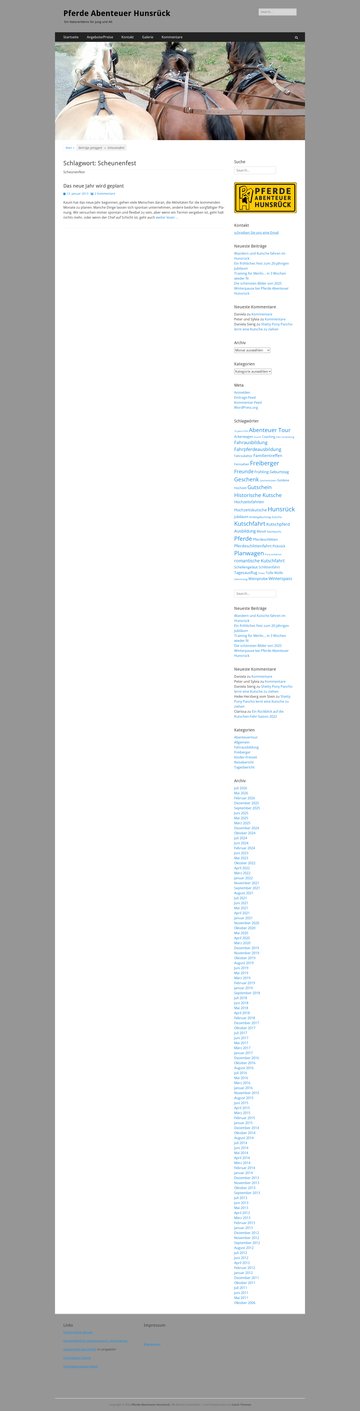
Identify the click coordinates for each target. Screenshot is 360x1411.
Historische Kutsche (258, 495)
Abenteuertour (246, 737)
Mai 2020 (241, 933)
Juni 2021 (241, 903)
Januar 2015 (243, 1123)
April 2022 (242, 868)
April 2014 (242, 1158)
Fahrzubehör (243, 456)
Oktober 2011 (244, 1282)
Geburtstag (279, 471)
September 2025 (247, 808)
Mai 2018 (241, 1008)
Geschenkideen (268, 480)
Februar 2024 (244, 848)
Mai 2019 (241, 973)
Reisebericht (244, 762)
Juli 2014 (240, 1143)
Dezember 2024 (246, 828)
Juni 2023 (241, 853)
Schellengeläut (246, 566)
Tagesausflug (245, 572)
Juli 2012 (240, 1252)
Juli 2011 (240, 1287)
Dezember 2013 (246, 1178)
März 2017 (242, 1048)
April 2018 (242, 1013)
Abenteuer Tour (270, 430)
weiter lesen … (167, 217)
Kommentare (172, 37)
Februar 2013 (244, 1222)
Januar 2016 (243, 1088)
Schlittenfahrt (269, 567)
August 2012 (244, 1247)
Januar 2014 (243, 1173)
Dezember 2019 (246, 948)
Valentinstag (241, 579)
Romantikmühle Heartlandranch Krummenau (95, 1341)
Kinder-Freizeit (245, 757)
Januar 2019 (243, 988)
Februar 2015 (244, 1118)
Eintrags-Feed (245, 397)
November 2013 (246, 1183)
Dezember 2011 (246, 1277)
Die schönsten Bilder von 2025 (258, 283)
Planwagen (249, 553)
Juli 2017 (240, 1033)
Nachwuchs (274, 531)
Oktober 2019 (244, 958)
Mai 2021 (241, 908)
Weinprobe (258, 578)
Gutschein (260, 487)
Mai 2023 (241, 858)
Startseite (71, 37)
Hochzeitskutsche (250, 510)
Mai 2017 (241, 1043)
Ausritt (257, 437)
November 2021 (246, 883)
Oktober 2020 (244, 928)
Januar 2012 (243, 1272)
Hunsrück (281, 509)
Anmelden (242, 392)
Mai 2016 (241, 1078)
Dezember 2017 (246, 1023)
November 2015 (246, 1093)
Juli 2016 (240, 1073)
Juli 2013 (240, 1198)
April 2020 (242, 938)
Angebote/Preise (100, 37)
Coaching (268, 437)
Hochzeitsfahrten (249, 501)
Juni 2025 (241, 813)
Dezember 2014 (246, 1128)
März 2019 (242, 978)
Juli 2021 (240, 898)
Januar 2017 (243, 1053)
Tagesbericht (244, 767)
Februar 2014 (244, 1168)
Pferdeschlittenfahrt (253, 546)
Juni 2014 (241, 1148)
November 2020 (246, 923)
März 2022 (242, 873)
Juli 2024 (240, 838)
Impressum (152, 1344)
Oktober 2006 (244, 1302)
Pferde (243, 538)
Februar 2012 (244, 1267)
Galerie (147, 37)
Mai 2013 (241, 1208)
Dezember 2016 (246, 1058)
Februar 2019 (244, 983)
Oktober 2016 (244, 1063)
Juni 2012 (241, 1257)
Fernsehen (241, 464)
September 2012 (247, 1242)
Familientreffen (267, 455)
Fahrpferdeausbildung (257, 449)
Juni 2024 (241, 843)
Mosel (261, 531)
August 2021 (244, 893)
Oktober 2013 (244, 1188)
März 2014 (242, 1163)
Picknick (278, 545)
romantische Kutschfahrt (259, 561)
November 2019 (246, 953)
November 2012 (246, 1237)
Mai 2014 (241, 1153)
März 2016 (242, 1083)
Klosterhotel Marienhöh (79, 1349)
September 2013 (247, 1193)
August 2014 (244, 1138)
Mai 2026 (241, 793)
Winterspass (280, 578)
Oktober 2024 (244, 833)
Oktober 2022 (244, 863)
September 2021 (247, 888)
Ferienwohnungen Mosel (80, 1366)
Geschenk (246, 479)
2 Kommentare (105, 194)
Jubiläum (241, 516)
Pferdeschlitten (265, 539)
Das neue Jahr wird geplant (93, 186)
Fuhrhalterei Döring (77, 1358)
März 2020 (242, 943)
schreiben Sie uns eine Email (256, 232)
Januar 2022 (243, 878)
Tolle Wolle (274, 572)
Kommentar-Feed (248, 402)
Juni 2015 (241, 1103)
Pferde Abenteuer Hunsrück (116, 13)
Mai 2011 (241, 1297)
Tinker (261, 573)
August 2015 (244, 1098)
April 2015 (242, 1108)
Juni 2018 (241, 1003)
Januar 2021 (243, 918)
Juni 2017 (241, 1038)
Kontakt (127, 37)
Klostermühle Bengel (77, 1332)
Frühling (261, 471)
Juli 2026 (240, 788)
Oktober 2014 (244, 1133)
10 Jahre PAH (241, 431)
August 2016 (244, 1068)
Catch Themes (241, 1404)
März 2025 (242, 823)
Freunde (244, 471)
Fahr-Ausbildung (285, 437)
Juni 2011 (241, 1292)
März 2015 (242, 1113)
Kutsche (277, 517)
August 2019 (244, 963)
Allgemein (242, 742)
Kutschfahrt (249, 523)
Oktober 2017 (244, 1028)
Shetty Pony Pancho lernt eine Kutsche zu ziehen (262, 701)
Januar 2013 (243, 1227)
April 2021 (242, 913)
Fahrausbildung (251, 442)
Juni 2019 (241, 968)
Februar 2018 (244, 1018)
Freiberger (264, 463)
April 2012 (242, 1262)
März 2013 (242, 1217)
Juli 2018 (240, 998)
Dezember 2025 (246, 803)
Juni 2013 (241, 1203)
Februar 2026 (244, 798)
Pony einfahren (273, 554)
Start (69, 148)
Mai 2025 (241, 818)
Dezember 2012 (246, 1232)
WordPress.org (246, 407)
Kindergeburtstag (260, 517)
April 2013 (242, 1212)
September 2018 (247, 993)
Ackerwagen (243, 436)
